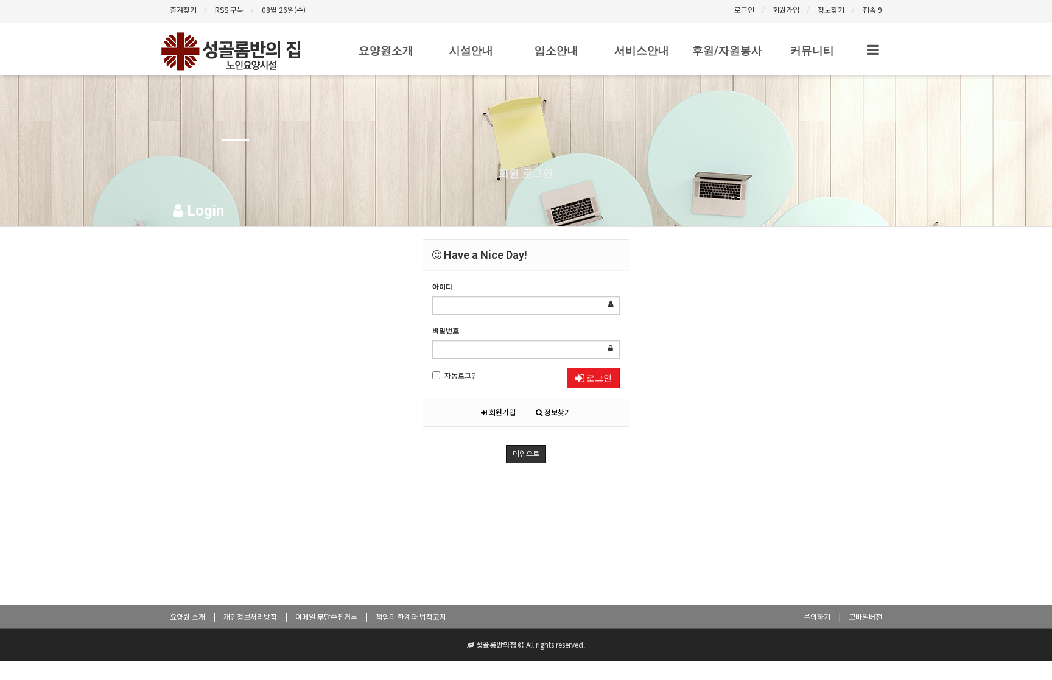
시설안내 (471, 50)
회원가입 (786, 9)
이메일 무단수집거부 (326, 616)
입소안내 (556, 50)
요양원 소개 (187, 616)
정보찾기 (831, 9)
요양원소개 (386, 50)
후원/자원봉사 (727, 50)
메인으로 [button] (526, 454)
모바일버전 (865, 616)
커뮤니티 (812, 50)
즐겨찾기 (183, 9)
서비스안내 (641, 50)
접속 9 (872, 9)
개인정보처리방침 (250, 616)
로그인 (744, 9)
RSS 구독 (229, 9)
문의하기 (817, 616)
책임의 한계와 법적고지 (411, 616)
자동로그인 (461, 375)
